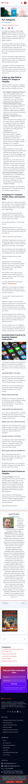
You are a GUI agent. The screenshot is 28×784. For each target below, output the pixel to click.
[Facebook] (2, 28)
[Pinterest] (9, 28)
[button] (21, 3)
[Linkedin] (12, 28)
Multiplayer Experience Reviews (9, 661)
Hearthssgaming (12, 283)
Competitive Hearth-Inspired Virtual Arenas (12, 649)
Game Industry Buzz (7, 651)
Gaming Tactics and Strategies (9, 656)
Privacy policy (19, 781)
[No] (25, 779)
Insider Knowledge (6, 658)
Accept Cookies (10, 781)
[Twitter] (5, 28)
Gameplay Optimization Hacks (10, 25)
